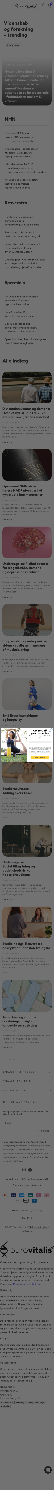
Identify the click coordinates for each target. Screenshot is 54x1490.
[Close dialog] (50, 730)
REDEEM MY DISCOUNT (40, 757)
